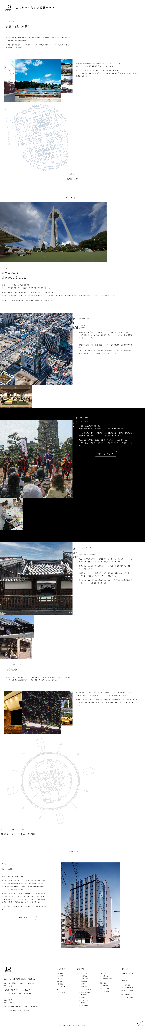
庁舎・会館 (84, 979)
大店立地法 (106, 988)
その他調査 (106, 991)
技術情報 (125, 969)
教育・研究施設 (86, 992)
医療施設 (84, 995)
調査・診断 (103, 983)
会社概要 (61, 976)
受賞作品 (84, 976)
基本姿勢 (61, 973)
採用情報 (125, 980)
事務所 (83, 984)
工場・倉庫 (84, 1000)
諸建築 (83, 1003)
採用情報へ (23, 917)
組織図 (60, 981)
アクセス (61, 989)
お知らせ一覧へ (71, 197)
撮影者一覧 (84, 1005)
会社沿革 (61, 979)
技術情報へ (71, 308)
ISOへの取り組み (127, 997)
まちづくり (103, 973)
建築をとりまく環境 (128, 973)
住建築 (83, 997)
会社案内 (61, 969)
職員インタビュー (127, 990)
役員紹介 (61, 984)
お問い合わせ (62, 992)
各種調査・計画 (107, 979)
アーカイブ (61, 987)
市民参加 (105, 976)
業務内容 (80, 969)
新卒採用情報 (126, 985)
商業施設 (84, 987)
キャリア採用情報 (127, 988)
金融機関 (84, 981)
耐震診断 (105, 986)
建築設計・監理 (83, 973)
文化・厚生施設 (86, 989)
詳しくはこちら (104, 361)
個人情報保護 (126, 994)
